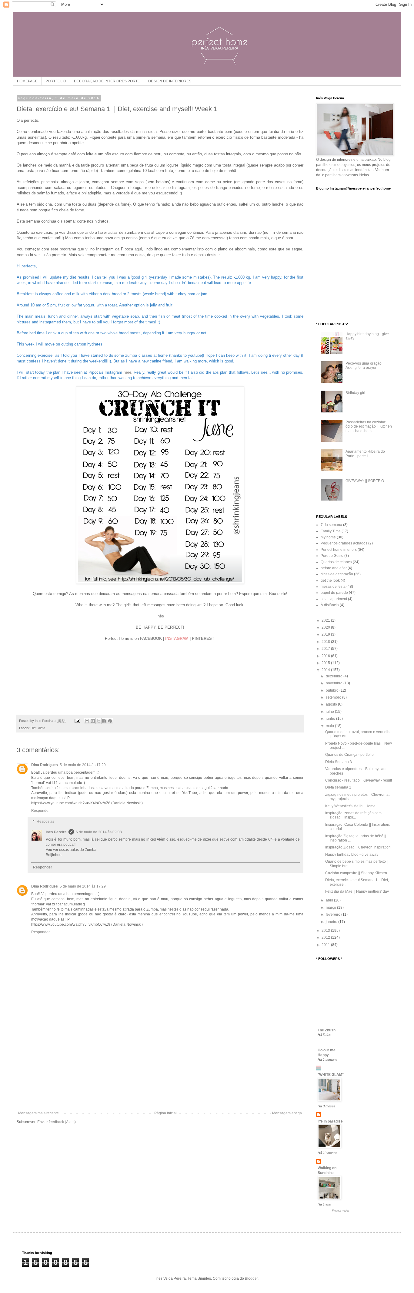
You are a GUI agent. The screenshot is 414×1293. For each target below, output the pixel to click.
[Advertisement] (160, 1065)
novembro (334, 683)
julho (330, 711)
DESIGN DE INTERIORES (169, 81)
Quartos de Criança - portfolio (349, 754)
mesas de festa (333, 586)
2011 (326, 945)
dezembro (334, 676)
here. (128, 372)
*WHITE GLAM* (331, 1075)
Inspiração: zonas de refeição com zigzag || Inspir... (353, 815)
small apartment (334, 599)
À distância (330, 605)
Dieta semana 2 (338, 787)
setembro (334, 697)
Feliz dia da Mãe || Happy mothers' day (357, 891)
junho (331, 718)
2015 (326, 663)
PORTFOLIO (55, 81)
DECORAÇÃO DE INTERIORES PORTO (107, 81)
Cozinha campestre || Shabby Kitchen (356, 873)
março (331, 907)
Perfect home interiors (339, 549)
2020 (326, 627)
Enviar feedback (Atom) (56, 1122)
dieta (41, 728)
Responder (40, 811)
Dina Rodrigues (44, 765)
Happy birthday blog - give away (351, 854)
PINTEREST (203, 638)
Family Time (331, 531)
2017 (326, 648)
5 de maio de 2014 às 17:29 (83, 765)
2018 (326, 642)
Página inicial (165, 1113)
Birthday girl (355, 393)
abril (330, 900)
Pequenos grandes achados (344, 543)
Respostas (45, 821)
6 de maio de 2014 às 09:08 (99, 832)
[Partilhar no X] (98, 721)
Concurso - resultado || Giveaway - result (358, 780)
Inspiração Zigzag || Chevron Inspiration (358, 847)
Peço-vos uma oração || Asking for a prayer (365, 365)
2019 (326, 634)
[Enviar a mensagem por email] (87, 721)
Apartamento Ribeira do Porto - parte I (365, 453)
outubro (332, 690)
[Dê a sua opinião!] (93, 721)
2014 (326, 670)
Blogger (251, 1278)
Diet (33, 728)
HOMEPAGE (27, 81)
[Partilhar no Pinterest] (110, 721)
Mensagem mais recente (38, 1113)
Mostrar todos (340, 1210)
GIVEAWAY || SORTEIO (365, 481)
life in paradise (330, 1121)
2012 (326, 937)
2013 (326, 930)
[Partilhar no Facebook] (104, 721)
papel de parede (334, 592)
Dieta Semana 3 (338, 762)
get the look (330, 580)
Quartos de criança (336, 562)
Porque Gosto (332, 556)
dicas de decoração (337, 574)
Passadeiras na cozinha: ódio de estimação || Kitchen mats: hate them (369, 426)
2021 (326, 620)
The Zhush (327, 1030)
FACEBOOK (151, 638)
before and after (334, 568)
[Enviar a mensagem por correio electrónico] (77, 721)
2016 (326, 656)
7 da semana (331, 525)
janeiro (332, 922)
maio (330, 726)
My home (328, 537)
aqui (138, 249)
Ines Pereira (56, 832)
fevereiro (333, 914)
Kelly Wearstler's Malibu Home (350, 806)
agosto (332, 704)
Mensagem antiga (287, 1113)
